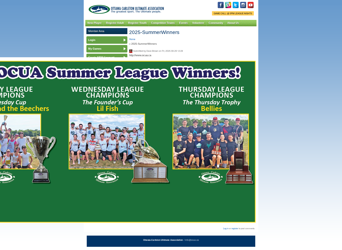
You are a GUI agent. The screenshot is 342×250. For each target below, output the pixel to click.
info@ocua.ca (192, 239)
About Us (233, 23)
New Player (94, 23)
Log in (226, 228)
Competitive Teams (163, 23)
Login (91, 39)
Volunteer (198, 23)
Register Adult (115, 23)
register (234, 228)
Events (183, 23)
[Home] (127, 8)
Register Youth (137, 23)
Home (132, 39)
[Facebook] (220, 8)
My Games (94, 48)
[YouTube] (250, 8)
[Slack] (228, 8)
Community (216, 23)
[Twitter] (235, 8)
